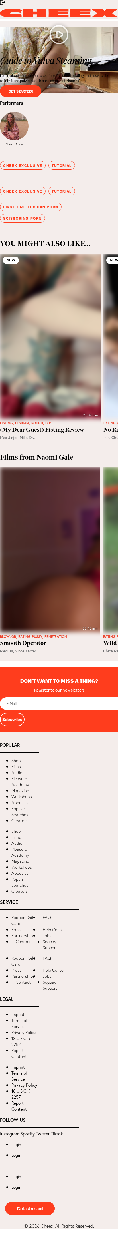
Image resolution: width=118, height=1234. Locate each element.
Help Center (54, 929)
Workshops (21, 796)
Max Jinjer (9, 437)
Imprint (18, 1014)
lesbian (22, 423)
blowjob (8, 636)
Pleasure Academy (20, 781)
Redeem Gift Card (23, 920)
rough (37, 423)
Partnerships (23, 935)
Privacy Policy (23, 1032)
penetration (55, 636)
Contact (23, 941)
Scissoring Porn (22, 218)
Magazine (20, 790)
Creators (19, 820)
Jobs (47, 935)
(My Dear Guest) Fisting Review (42, 429)
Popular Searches (19, 811)
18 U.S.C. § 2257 (21, 1041)
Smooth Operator (23, 643)
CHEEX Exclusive (22, 165)
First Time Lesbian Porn (30, 207)
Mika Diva (28, 437)
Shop (16, 760)
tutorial (62, 165)
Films (16, 766)
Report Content (19, 1053)
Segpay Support (50, 944)
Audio (16, 772)
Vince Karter (25, 651)
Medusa (6, 651)
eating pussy (30, 636)
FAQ (47, 917)
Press (16, 929)
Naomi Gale (14, 144)
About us (20, 802)
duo (48, 423)
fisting (6, 423)
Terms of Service (19, 1023)
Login (16, 1144)
